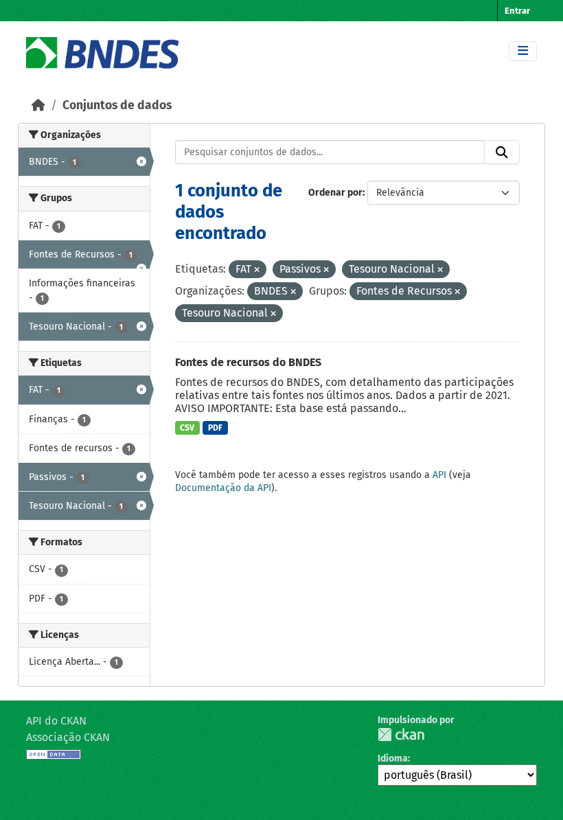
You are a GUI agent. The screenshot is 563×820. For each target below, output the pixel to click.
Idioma (393, 758)
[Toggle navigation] (523, 51)
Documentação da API (223, 488)
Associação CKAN (68, 737)
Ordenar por (335, 192)
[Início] (38, 105)
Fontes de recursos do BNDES (248, 362)
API (439, 475)
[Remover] (257, 270)
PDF (215, 428)
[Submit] (502, 152)
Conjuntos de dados (117, 105)
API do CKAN (56, 720)
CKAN (401, 734)
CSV (187, 428)
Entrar (517, 10)
